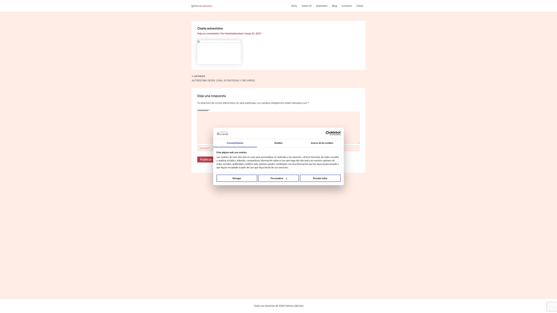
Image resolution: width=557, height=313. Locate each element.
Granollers (321, 5)
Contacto (347, 5)
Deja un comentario (208, 33)
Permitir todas (320, 178)
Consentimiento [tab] (235, 143)
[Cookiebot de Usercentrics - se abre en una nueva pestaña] (328, 133)
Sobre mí (307, 5)
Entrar (360, 5)
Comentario (203, 110)
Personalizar (277, 178)
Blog (334, 5)
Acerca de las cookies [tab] (322, 143)
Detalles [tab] (278, 143)
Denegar (237, 178)
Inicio (294, 5)
